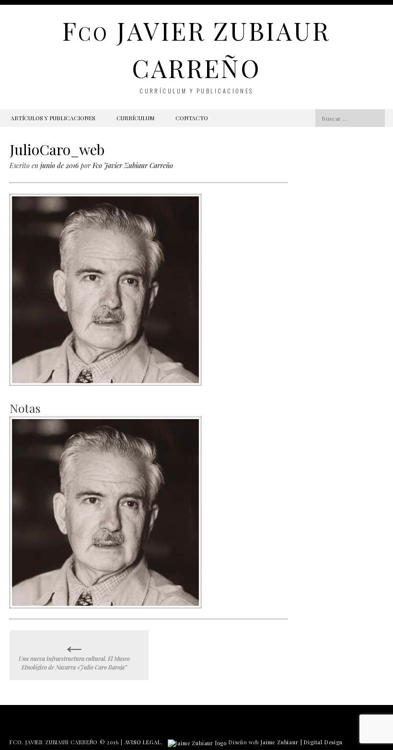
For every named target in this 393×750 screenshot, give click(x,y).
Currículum (135, 118)
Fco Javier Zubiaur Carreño (132, 165)
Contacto (191, 118)
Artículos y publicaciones (53, 118)
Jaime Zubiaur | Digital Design (302, 742)
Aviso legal (143, 742)
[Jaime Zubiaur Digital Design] (197, 742)
